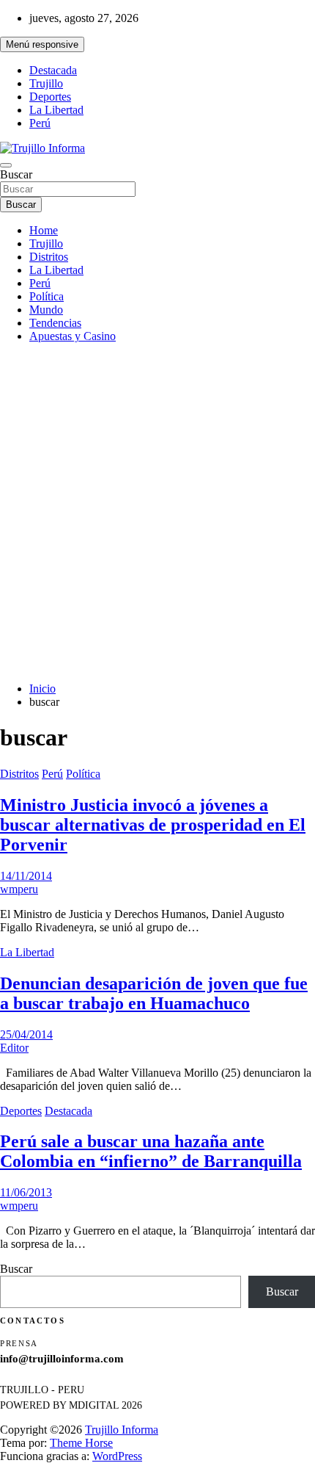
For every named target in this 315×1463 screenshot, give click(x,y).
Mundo (46, 309)
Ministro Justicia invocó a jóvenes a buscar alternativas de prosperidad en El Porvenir (152, 824)
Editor (14, 1047)
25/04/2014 (26, 1034)
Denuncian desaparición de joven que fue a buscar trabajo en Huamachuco (154, 993)
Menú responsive (42, 44)
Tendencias (55, 323)
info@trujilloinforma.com (62, 1359)
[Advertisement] (157, 513)
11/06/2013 (26, 1192)
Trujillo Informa (121, 1429)
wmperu (19, 889)
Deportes (50, 96)
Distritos (48, 256)
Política (46, 296)
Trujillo (46, 83)
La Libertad (56, 110)
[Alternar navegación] (6, 165)
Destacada (53, 70)
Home (43, 230)
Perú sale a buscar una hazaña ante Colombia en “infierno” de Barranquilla (151, 1151)
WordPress (117, 1456)
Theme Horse (81, 1443)
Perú (40, 123)
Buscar (16, 174)
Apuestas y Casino (72, 336)
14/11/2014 (26, 876)
